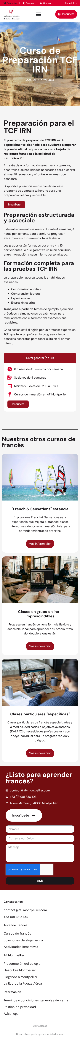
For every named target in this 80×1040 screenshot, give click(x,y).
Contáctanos (40, 1025)
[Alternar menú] (38, 14)
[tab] (40, 358)
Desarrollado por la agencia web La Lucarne (40, 1034)
